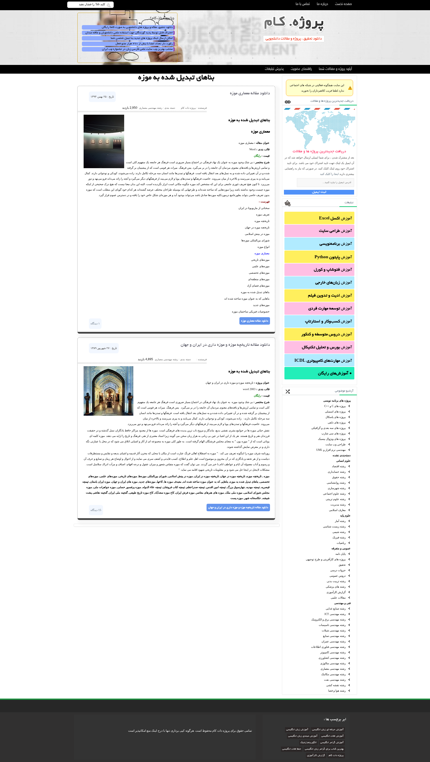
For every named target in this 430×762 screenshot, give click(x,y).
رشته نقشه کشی (336, 685)
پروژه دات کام (336, 755)
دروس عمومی (337, 575)
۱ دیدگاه (95, 323)
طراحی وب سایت (335, 444)
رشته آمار (340, 520)
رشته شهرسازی (337, 488)
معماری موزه (262, 253)
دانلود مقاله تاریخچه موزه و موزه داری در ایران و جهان (225, 345)
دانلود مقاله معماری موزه (250, 93)
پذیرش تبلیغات (274, 69)
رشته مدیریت (338, 504)
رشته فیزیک (339, 537)
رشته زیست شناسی (334, 526)
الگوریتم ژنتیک (308, 742)
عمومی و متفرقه (341, 548)
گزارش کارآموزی (336, 592)
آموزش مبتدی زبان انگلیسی (303, 736)
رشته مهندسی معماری (333, 668)
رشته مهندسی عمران (334, 641)
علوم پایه (345, 515)
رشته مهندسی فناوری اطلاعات (328, 646)
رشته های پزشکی (336, 586)
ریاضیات (341, 542)
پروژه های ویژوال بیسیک (332, 438)
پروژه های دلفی (337, 422)
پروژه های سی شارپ (334, 433)
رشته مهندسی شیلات (334, 630)
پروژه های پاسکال (335, 416)
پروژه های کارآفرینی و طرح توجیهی (326, 559)
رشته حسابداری (337, 471)
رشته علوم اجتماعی (334, 493)
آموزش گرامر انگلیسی (332, 742)
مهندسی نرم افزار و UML (331, 449)
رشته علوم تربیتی (336, 499)
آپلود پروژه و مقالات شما (335, 69)
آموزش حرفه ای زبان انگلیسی (328, 729)
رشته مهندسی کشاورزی (332, 657)
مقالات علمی (338, 597)
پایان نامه (340, 553)
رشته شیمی (339, 531)
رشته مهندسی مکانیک (333, 674)
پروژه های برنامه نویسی (337, 400)
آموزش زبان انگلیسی (297, 729)
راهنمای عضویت (301, 69)
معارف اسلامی (337, 509)
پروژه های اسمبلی (335, 411)
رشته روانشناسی (336, 482)
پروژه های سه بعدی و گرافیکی (328, 427)
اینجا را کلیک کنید (329, 173)
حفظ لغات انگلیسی (291, 749)
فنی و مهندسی (342, 603)
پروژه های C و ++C (335, 406)
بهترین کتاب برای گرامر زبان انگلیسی (324, 749)
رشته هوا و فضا (337, 690)
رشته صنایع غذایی (336, 608)
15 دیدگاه (96, 509)
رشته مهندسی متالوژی (333, 663)
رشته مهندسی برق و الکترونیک (328, 619)
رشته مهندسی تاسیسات (332, 624)
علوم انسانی (343, 460)
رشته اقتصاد (339, 466)
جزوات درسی (338, 570)
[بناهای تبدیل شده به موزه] (104, 167)
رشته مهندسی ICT (335, 613)
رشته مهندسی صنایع (334, 635)
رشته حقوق (339, 477)
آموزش (335, 218)
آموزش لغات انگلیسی (332, 736)
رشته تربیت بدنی (336, 581)
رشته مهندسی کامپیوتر (333, 652)
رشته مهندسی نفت (335, 679)
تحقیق (342, 564)
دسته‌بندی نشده (342, 455)
